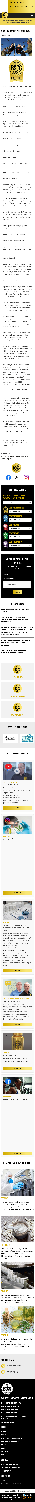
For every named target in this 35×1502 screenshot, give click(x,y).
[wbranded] (27, 1495)
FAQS (3, 1455)
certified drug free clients (12, 1438)
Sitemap (4, 1451)
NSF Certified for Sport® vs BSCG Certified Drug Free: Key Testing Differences (15, 619)
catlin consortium (9, 1464)
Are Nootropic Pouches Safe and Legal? (15, 610)
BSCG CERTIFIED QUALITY (11, 1406)
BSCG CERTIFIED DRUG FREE (11, 1403)
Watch (17, 808)
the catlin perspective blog (13, 1468)
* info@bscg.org (21, 456)
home (3, 1431)
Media (3, 1445)
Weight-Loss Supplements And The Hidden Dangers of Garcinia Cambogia (15, 642)
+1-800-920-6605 (14, 1366)
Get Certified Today (17, 2)
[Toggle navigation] (32, 15)
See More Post (17, 893)
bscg (3, 1435)
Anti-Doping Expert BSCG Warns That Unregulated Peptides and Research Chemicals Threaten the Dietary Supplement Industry (17, 631)
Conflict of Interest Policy (11, 1484)
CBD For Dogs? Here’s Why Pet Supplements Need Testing (13, 651)
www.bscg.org (7, 459)
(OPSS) (10, 375)
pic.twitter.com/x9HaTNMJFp (15, 1058)
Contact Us (6, 1471)
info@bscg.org (25, 23)
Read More (17, 970)
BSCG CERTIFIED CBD (9, 1413)
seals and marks (8, 1422)
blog (3, 1448)
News (3, 1480)
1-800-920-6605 (7, 456)
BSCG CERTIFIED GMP (9, 1410)
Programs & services (10, 1441)
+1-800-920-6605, (16, 23)
